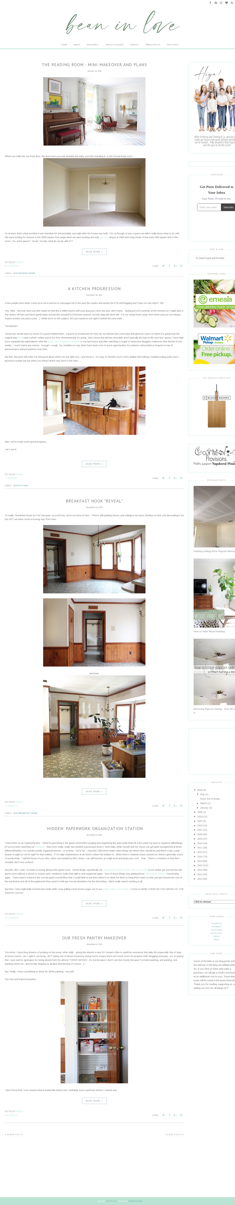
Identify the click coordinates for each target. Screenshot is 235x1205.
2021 (199, 829)
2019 (199, 838)
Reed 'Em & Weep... (210, 798)
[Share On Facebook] (169, 265)
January (204, 807)
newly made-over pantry (115, 889)
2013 (199, 865)
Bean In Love (111, 1201)
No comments (12, 266)
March (203, 803)
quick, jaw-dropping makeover (64, 341)
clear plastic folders (155, 873)
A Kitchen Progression (94, 288)
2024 (199, 816)
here (20, 337)
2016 (199, 852)
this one (104, 237)
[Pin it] (181, 265)
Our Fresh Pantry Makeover (94, 937)
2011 (199, 874)
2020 (199, 834)
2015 (199, 856)
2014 (199, 861)
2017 (199, 847)
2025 (199, 812)
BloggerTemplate (135, 1201)
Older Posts (174, 1134)
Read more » (94, 251)
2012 (199, 869)
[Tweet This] (163, 265)
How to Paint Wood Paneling (209, 631)
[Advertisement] (214, 748)
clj (50, 345)
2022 (199, 825)
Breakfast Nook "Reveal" (94, 501)
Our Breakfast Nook (25, 813)
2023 (199, 821)
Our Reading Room (24, 273)
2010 (199, 878)
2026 (199, 790)
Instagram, (40, 846)
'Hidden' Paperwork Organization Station (94, 828)
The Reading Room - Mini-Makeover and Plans (94, 64)
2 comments (11, 478)
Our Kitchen (20, 485)
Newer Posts (15, 1134)
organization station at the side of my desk (125, 869)
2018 (199, 843)
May (202, 794)
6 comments (11, 1115)
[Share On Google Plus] (175, 265)
